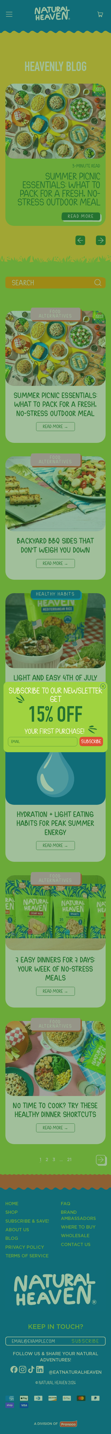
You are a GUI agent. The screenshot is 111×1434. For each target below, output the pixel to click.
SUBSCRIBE (91, 741)
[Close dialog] (103, 686)
